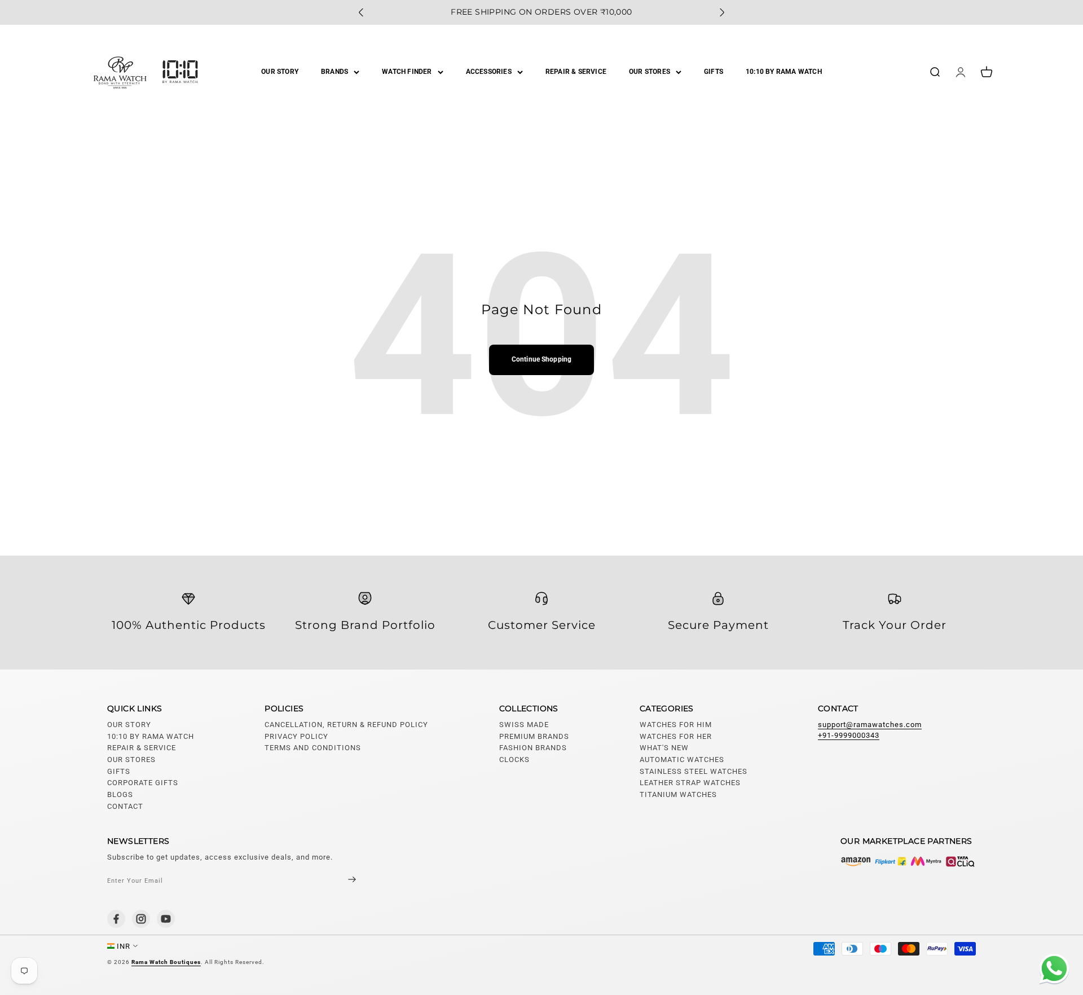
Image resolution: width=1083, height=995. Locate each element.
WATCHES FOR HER (676, 736)
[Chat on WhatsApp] (1052, 970)
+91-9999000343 (848, 735)
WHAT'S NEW (664, 747)
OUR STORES (649, 72)
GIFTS (713, 72)
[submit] (342, 881)
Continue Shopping (541, 359)
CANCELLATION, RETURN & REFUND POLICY (346, 724)
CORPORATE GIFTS (142, 782)
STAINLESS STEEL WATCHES (693, 771)
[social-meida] (116, 919)
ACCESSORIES (489, 72)
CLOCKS (514, 759)
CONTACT (125, 806)
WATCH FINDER (407, 72)
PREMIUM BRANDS (534, 736)
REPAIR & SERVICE (575, 72)
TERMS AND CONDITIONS (313, 747)
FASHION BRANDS (533, 747)
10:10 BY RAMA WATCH (784, 72)
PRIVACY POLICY (296, 736)
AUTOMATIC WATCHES (682, 759)
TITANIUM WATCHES (678, 794)
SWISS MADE (524, 724)
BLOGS (120, 794)
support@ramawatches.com (870, 724)
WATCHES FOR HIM (676, 724)
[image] (908, 861)
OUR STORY (279, 72)
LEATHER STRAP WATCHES (690, 782)
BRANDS (334, 72)
